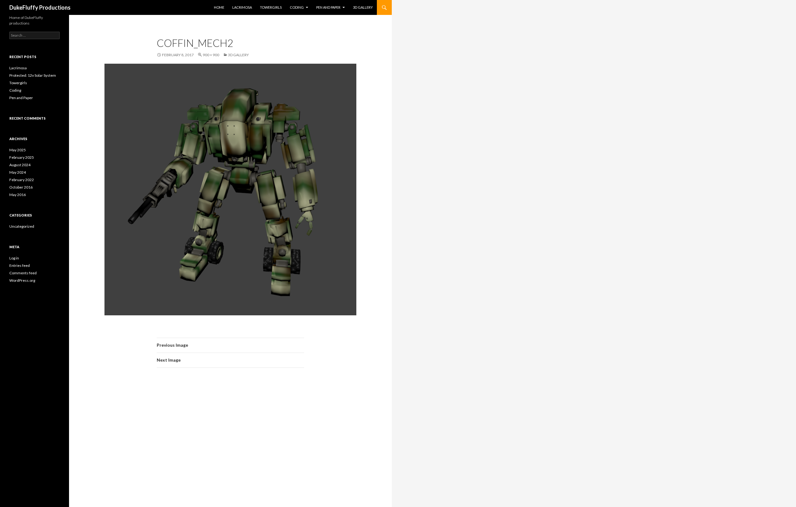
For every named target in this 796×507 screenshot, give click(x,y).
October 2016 (21, 187)
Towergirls (271, 7)
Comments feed (23, 273)
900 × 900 (211, 55)
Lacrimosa (242, 7)
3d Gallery (363, 7)
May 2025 (17, 150)
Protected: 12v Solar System (32, 75)
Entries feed (19, 265)
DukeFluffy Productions (40, 7)
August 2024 (19, 164)
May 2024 (17, 172)
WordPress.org (22, 280)
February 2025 (21, 157)
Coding (297, 7)
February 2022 (21, 179)
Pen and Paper (328, 7)
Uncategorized (21, 226)
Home (219, 7)
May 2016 (17, 194)
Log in (14, 258)
